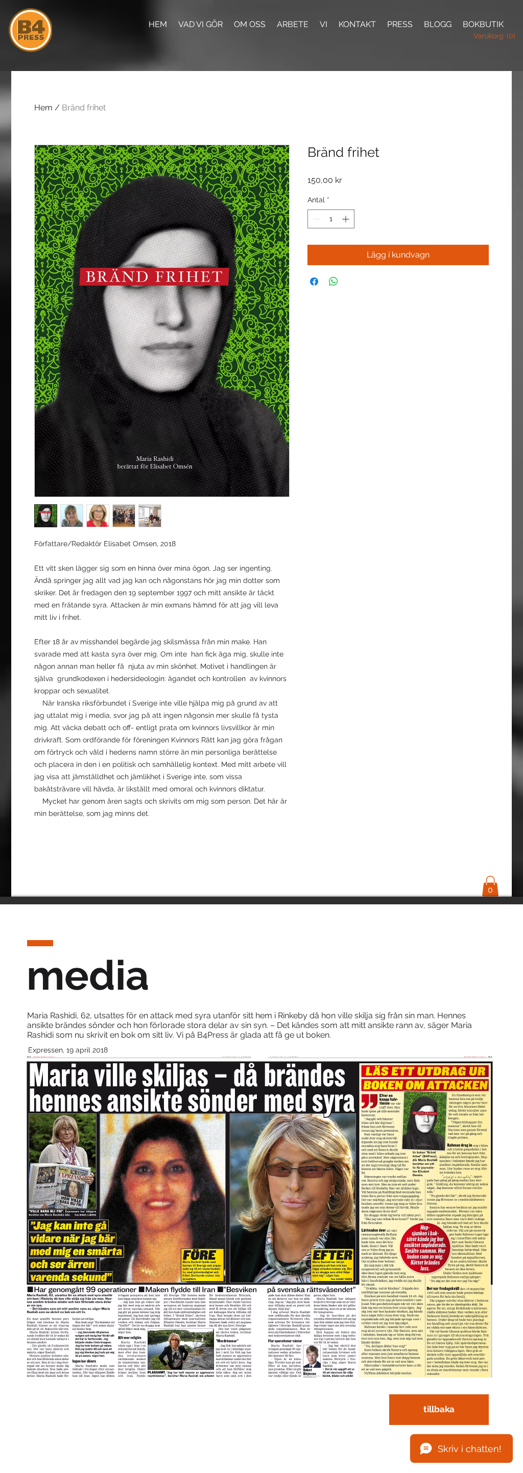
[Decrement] (315, 219)
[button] (489, 36)
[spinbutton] (331, 219)
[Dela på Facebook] (314, 281)
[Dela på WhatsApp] (333, 281)
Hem (43, 107)
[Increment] (346, 219)
